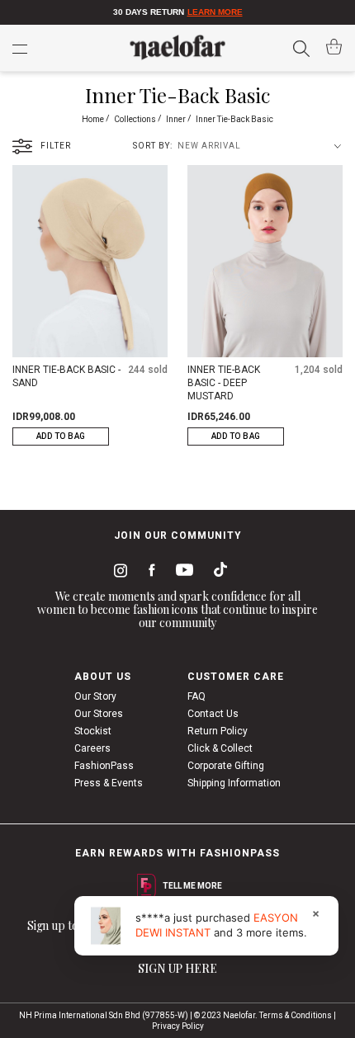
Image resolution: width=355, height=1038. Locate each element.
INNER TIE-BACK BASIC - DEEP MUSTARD (223, 383)
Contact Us (213, 714)
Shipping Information (234, 783)
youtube (181, 573)
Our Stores (98, 714)
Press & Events (108, 783)
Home (94, 119)
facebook (148, 573)
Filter (55, 145)
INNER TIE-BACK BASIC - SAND (66, 376)
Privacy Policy (178, 1026)
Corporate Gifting (225, 765)
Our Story (95, 696)
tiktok (216, 572)
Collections (136, 119)
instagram (117, 573)
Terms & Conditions (295, 1015)
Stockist (92, 731)
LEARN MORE (215, 12)
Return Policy (217, 731)
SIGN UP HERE (177, 968)
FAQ (196, 696)
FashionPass (104, 765)
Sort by (151, 145)
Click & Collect (220, 748)
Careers (92, 748)
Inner (176, 119)
